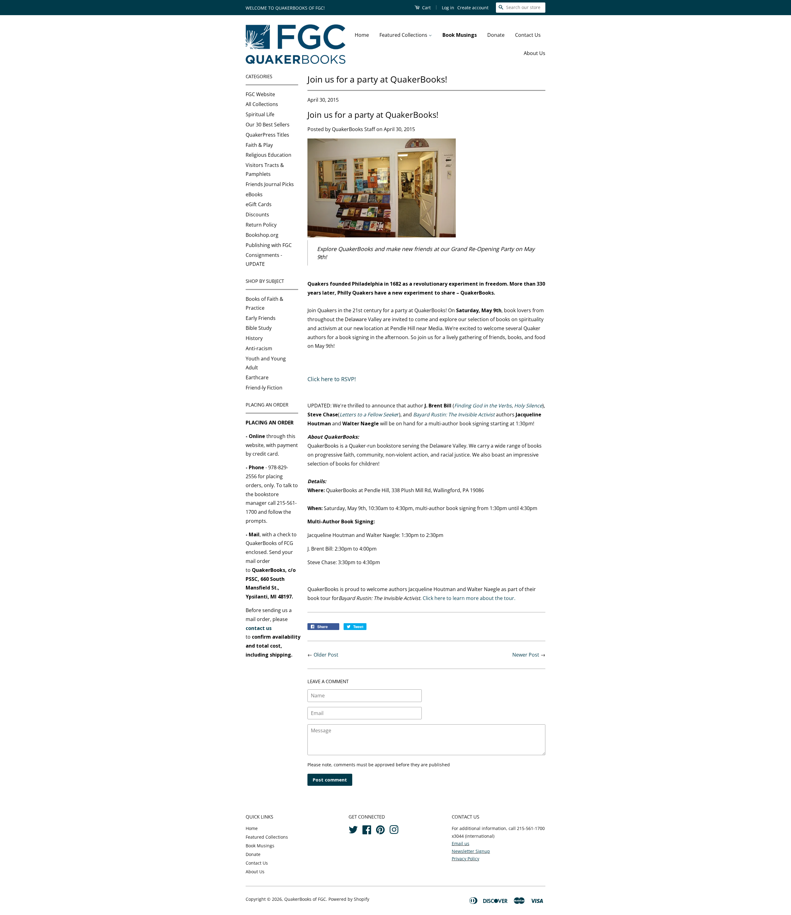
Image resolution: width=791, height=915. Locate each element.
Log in (448, 8)
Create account (473, 8)
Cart (426, 8)
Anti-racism (259, 348)
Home (362, 35)
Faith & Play (259, 145)
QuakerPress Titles (267, 134)
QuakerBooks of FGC (305, 899)
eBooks (254, 194)
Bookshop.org (262, 235)
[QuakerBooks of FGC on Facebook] (366, 829)
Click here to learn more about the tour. (469, 598)
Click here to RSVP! (331, 379)
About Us (534, 53)
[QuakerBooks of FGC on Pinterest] (380, 829)
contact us (259, 628)
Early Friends (261, 318)
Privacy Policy (465, 859)
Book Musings (459, 35)
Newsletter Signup (471, 851)
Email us (460, 843)
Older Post (326, 654)
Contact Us (528, 35)
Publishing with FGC (269, 245)
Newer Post (525, 654)
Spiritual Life (260, 114)
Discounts (257, 214)
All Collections (262, 104)
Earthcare (257, 377)
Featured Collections (404, 35)
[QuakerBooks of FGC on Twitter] (353, 829)
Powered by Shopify (348, 899)
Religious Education (268, 154)
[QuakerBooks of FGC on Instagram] (394, 829)
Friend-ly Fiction (264, 387)
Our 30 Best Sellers (268, 124)
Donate (496, 35)
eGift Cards (259, 204)
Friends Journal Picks (270, 184)
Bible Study (259, 328)
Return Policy (261, 224)
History (254, 338)
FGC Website (260, 94)
